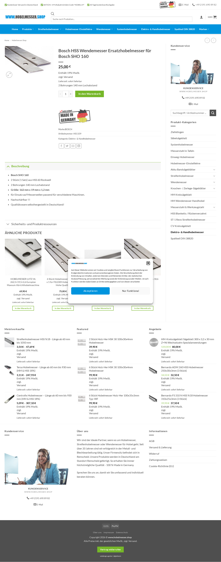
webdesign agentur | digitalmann (110, 556)
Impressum (125, 298)
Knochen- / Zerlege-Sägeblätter (188, 188)
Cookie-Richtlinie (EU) (161, 466)
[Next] (160, 277)
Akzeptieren (90, 290)
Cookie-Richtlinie (98, 298)
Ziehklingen (177, 131)
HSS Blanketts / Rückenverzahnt (188, 213)
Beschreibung (20, 166)
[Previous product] (213, 40)
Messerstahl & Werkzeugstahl (187, 207)
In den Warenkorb (89, 93)
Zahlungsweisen (158, 459)
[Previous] (5, 277)
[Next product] (207, 40)
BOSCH (68, 129)
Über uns (97, 532)
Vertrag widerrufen (110, 549)
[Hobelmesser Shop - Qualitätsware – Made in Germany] (25, 17)
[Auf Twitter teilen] (67, 146)
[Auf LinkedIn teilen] (79, 146)
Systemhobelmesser (127, 29)
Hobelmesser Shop (19, 40)
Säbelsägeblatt (179, 138)
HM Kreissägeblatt (181, 194)
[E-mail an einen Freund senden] (73, 146)
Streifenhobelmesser (48, 29)
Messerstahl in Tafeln (182, 150)
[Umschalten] (214, 169)
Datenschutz (113, 298)
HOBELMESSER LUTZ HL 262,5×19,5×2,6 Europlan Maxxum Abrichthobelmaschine (23, 282)
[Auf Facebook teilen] (61, 146)
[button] (148, 263)
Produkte (27, 29)
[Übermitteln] (213, 113)
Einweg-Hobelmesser (182, 156)
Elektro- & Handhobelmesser (155, 29)
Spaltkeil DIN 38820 (185, 29)
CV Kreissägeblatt (181, 225)
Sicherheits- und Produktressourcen (34, 224)
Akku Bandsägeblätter (183, 169)
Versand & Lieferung (160, 447)
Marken (203, 29)
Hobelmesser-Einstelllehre (78, 29)
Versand (68, 76)
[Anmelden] (201, 17)
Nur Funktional (130, 290)
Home (15, 29)
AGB (151, 440)
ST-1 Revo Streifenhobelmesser (188, 219)
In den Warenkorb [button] (23, 308)
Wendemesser (103, 29)
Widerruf (154, 453)
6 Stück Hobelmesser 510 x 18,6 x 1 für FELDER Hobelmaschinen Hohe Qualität (63, 282)
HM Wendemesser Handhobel (187, 200)
